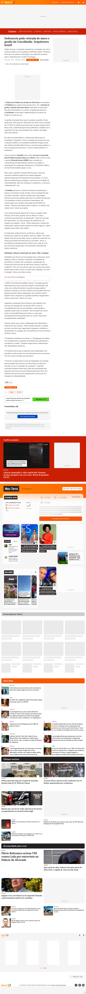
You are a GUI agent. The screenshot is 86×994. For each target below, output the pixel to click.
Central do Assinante (67, 2)
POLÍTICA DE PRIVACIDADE (58, 985)
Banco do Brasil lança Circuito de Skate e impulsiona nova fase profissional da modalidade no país (69, 910)
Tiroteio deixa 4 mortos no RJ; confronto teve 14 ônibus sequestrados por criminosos (63, 782)
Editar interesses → (77, 497)
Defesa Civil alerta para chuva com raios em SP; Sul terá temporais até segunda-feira (63, 823)
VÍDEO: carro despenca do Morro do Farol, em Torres (25, 822)
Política (3, 850)
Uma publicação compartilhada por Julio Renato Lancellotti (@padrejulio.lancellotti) (27, 280)
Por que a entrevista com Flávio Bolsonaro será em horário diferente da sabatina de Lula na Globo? (25, 910)
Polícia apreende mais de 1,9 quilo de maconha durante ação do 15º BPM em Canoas (19, 782)
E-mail (78, 2)
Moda (11, 697)
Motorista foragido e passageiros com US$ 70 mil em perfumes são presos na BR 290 (26, 834)
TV (52, 734)
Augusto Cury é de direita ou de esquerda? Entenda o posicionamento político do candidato (21, 896)
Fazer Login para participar (27, 416)
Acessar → (16, 541)
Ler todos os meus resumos (60, 519)
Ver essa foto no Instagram (15, 277)
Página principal (10, 2)
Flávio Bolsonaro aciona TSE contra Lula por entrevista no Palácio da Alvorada (20, 857)
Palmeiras (12, 734)
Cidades (12, 392)
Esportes (11, 685)
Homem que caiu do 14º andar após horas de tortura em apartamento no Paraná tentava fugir (21, 810)
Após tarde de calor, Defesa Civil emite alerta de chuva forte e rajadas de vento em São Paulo (63, 868)
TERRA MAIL (55, 2)
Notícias (19, 392)
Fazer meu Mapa (11, 535)
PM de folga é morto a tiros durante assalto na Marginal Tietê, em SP (25, 921)
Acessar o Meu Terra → (27, 488)
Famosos (12, 709)
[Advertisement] (56, 836)
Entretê (12, 721)
